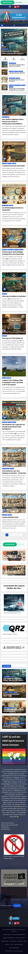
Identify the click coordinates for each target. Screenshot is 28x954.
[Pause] (25, 2)
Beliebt (13, 59)
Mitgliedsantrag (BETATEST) (9, 937)
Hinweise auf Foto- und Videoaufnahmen (14, 951)
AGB (12, 944)
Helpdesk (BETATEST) (20, 937)
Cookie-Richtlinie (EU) (18, 944)
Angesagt (22, 59)
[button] (26, 25)
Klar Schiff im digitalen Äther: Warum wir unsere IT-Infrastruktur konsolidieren (17, 66)
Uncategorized (12, 63)
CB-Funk (9, 49)
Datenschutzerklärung (14, 947)
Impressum (7, 944)
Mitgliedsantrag (5, 941)
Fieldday (21, 249)
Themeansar (14, 931)
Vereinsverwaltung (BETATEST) (18, 934)
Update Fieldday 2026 (10, 517)
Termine (14, 49)
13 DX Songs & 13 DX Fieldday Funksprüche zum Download (17, 89)
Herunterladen (17, 905)
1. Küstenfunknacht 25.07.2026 (17, 73)
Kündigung (20, 941)
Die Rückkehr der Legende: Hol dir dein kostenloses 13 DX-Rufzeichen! (13, 427)
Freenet (14, 422)
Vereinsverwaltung (7, 934)
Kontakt (25, 941)
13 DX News (5, 49)
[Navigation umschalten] (14, 25)
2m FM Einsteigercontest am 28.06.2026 (13, 710)
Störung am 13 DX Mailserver (12, 338)
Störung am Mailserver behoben (14, 296)
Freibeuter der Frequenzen (6, 905)
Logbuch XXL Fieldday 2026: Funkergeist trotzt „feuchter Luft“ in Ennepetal (12, 382)
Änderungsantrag (13, 941)
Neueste (5, 59)
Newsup (22, 929)
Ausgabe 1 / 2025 (14, 883)
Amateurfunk (12, 78)
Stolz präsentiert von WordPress (9, 929)
